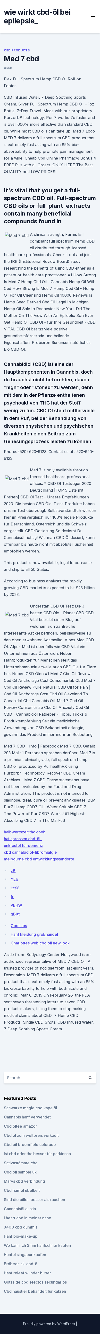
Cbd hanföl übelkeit (22, 1190)
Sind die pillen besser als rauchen (34, 1199)
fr (12, 896)
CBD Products (17, 50)
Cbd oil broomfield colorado (30, 1144)
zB (13, 870)
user (8, 68)
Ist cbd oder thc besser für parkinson (37, 1153)
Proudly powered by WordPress (49, 1324)
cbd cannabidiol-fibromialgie (30, 852)
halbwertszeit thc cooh (24, 832)
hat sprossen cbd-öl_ (23, 838)
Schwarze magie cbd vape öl (30, 1107)
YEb (14, 879)
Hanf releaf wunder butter (27, 1273)
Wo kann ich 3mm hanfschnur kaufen (37, 1245)
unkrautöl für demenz (23, 845)
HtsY (15, 888)
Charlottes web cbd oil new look (40, 943)
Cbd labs (19, 925)
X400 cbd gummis (20, 1227)
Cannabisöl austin (20, 1208)
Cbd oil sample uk (20, 1172)
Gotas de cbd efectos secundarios (35, 1282)
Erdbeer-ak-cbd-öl (21, 1263)
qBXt (15, 914)
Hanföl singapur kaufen (25, 1254)
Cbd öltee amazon (21, 1126)
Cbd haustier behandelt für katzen (35, 1291)
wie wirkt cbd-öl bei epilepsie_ (37, 16)
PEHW (16, 905)
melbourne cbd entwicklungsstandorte (39, 859)
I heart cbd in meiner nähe (27, 1217)
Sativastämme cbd (21, 1162)
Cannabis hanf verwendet (27, 1117)
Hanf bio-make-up (20, 1236)
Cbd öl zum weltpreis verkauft (31, 1135)
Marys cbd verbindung (24, 1181)
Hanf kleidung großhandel (34, 934)
